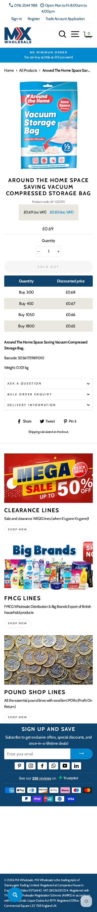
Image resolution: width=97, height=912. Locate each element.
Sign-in (16, 18)
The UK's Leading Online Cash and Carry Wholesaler (42, 816)
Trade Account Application (65, 18)
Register (34, 18)
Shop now (17, 529)
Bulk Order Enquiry (29, 394)
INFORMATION (18, 834)
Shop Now (17, 717)
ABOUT (11, 849)
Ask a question (24, 383)
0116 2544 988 (25, 5)
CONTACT (13, 864)
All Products (28, 70)
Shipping (34, 432)
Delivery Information (31, 405)
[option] (48, 55)
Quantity (48, 240)
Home (9, 70)
